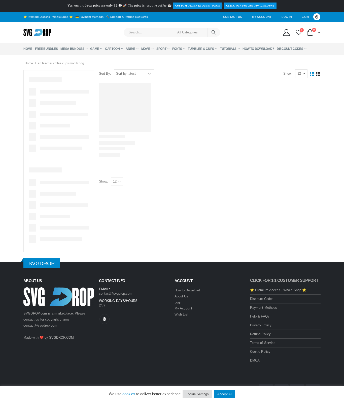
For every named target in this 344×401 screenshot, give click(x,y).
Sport (161, 49)
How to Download (187, 290)
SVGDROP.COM (61, 337)
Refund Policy (260, 334)
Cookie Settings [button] (197, 394)
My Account (262, 16)
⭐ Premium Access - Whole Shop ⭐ (48, 16)
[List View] (318, 73)
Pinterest (104, 319)
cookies (128, 394)
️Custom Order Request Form (197, 5)
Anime (130, 49)
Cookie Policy (260, 351)
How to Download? (258, 49)
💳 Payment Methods (89, 16)
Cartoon (112, 49)
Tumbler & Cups (201, 49)
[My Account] (286, 32)
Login (178, 302)
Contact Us (232, 16)
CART (305, 16)
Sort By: (105, 73)
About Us (181, 296)
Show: (287, 73)
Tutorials (228, 49)
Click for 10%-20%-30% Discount (250, 5)
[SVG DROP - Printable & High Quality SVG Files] (37, 32)
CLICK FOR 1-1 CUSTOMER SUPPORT (284, 280)
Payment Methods (263, 307)
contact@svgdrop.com (40, 325)
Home (27, 49)
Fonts (177, 49)
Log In (287, 16)
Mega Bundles (72, 49)
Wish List (181, 314)
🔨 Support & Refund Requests (127, 16)
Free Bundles (46, 49)
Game (94, 49)
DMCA (255, 360)
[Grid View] (312, 73)
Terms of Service (262, 343)
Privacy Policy (260, 325)
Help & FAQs (259, 316)
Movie (146, 49)
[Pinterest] (316, 16)
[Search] (213, 32)
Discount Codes (290, 49)
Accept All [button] (224, 394)
